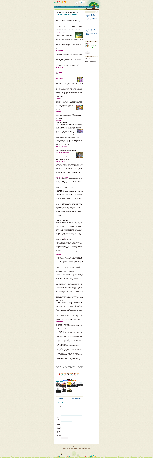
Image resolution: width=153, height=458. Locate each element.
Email (58, 419)
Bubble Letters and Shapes (76, 398)
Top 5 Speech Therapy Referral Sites (91, 27)
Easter (63, 12)
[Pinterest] (69, 380)
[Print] (74, 380)
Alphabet (69, 6)
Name (58, 417)
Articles (93, 6)
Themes (59, 6)
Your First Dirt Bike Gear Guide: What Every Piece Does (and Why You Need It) (91, 22)
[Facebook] (64, 380)
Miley (61, 394)
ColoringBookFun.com (89, 60)
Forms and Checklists (77, 6)
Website (58, 422)
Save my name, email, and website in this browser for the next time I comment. (59, 430)
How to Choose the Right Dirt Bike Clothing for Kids (91, 19)
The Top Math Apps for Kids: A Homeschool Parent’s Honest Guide (91, 15)
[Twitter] (67, 380)
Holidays (64, 6)
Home (56, 6)
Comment (59, 406)
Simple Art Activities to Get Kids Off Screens (91, 34)
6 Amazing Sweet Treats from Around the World (91, 37)
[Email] (72, 380)
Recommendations (87, 6)
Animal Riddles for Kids (61, 398)
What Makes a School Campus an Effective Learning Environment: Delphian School (91, 30)
